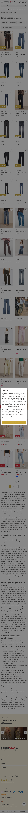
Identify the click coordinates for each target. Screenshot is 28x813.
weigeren (4, 412)
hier (18, 408)
